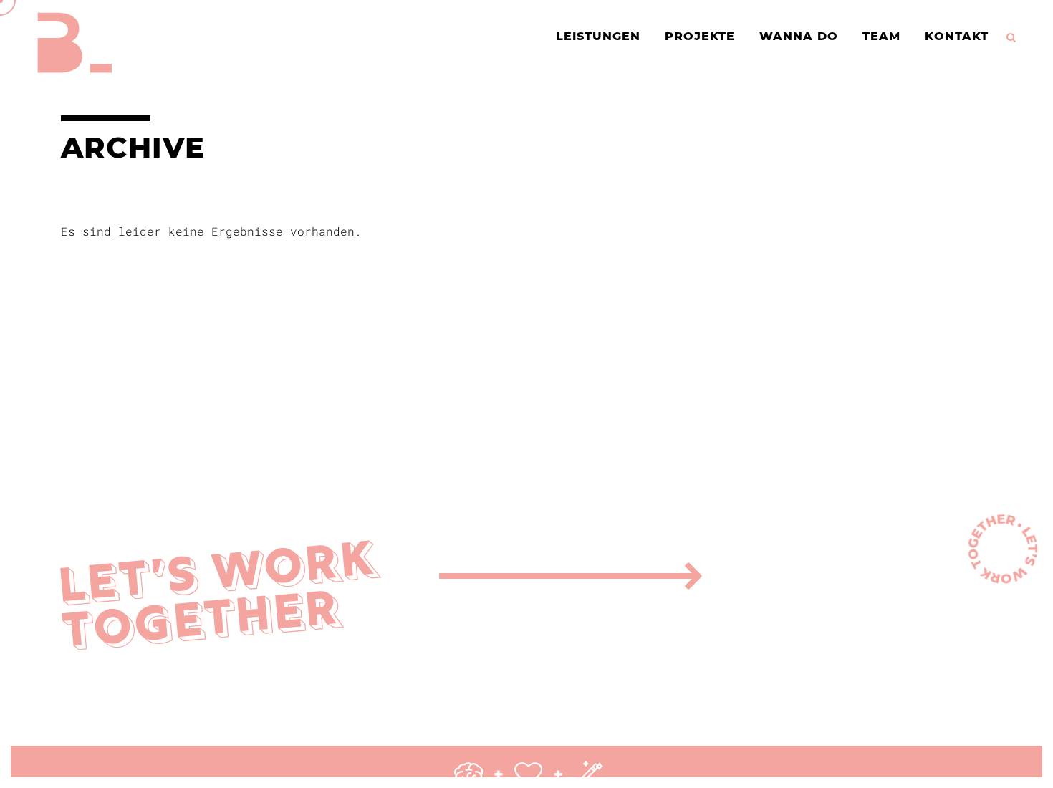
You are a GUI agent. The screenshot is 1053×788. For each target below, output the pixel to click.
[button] (14, 773)
